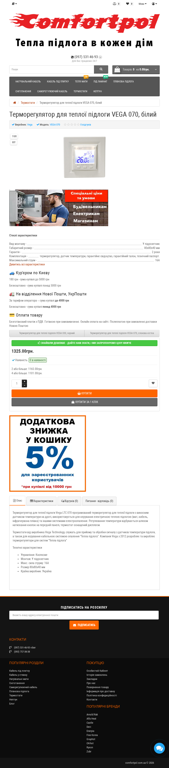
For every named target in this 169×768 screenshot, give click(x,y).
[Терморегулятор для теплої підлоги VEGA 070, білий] (84, 157)
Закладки (92, 678)
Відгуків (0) (71, 501)
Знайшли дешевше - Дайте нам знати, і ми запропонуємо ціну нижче (85, 342)
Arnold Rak (92, 714)
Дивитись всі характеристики (27, 264)
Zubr (89, 751)
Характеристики (43, 501)
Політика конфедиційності (102, 695)
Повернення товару (98, 687)
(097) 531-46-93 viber (24, 647)
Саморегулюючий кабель (52, 91)
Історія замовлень (97, 674)
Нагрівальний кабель (28, 81)
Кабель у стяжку (18, 674)
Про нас (91, 683)
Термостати (80, 91)
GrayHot (91, 739)
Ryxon (90, 747)
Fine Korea (92, 735)
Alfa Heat (91, 718)
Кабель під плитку (58, 81)
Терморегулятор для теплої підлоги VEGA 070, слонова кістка (122, 333)
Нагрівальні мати (19, 678)
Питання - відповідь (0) (99, 501)
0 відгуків (85, 124)
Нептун (97, 91)
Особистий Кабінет (97, 670)
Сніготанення (23, 91)
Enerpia (90, 730)
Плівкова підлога (123, 81)
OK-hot (90, 743)
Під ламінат (101, 80)
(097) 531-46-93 (86, 57)
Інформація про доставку (101, 691)
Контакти (92, 699)
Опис (19, 500)
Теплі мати (81, 80)
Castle (90, 722)
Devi (89, 726)
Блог (12, 703)
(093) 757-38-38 (21, 651)
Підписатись (86, 625)
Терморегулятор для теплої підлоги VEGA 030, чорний (47, 333)
